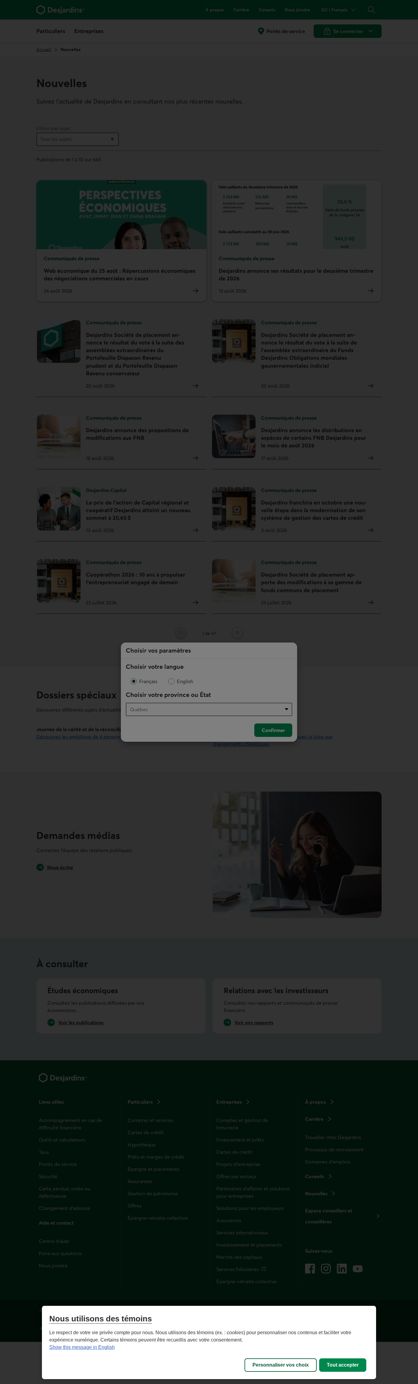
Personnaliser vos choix (280, 1365)
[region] (209, 1342)
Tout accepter (343, 1365)
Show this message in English (82, 1347)
